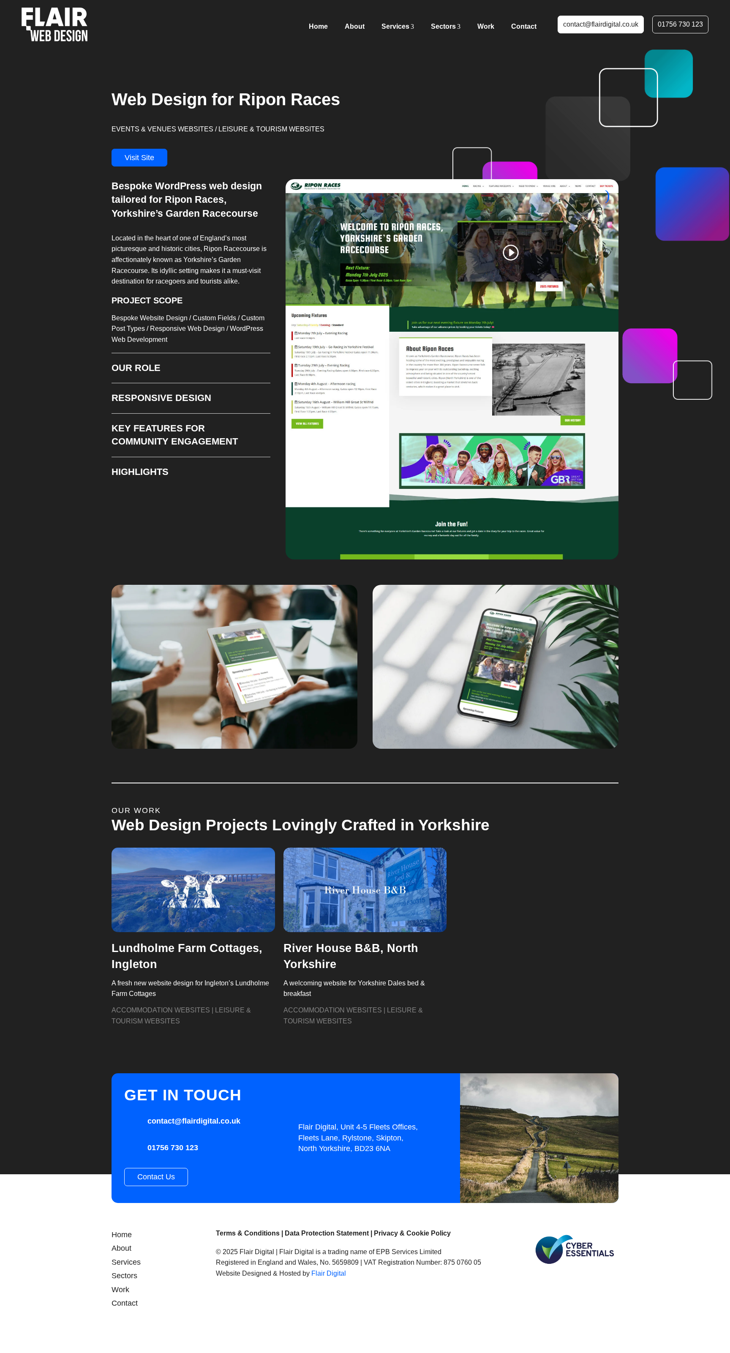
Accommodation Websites (161, 1010)
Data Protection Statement (327, 1233)
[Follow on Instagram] (226, 1301)
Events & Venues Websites (162, 129)
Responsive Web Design (187, 328)
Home (318, 26)
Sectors (443, 26)
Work (485, 26)
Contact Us (156, 1177)
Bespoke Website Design (150, 318)
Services (395, 26)
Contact (524, 26)
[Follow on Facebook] (250, 1301)
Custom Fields (214, 318)
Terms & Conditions (248, 1233)
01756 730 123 (680, 24)
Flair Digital (328, 1273)
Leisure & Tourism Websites (271, 129)
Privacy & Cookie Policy (412, 1233)
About (355, 26)
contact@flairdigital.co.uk (600, 24)
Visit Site (139, 157)
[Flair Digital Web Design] (54, 24)
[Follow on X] (275, 1301)
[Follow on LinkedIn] (300, 1301)
